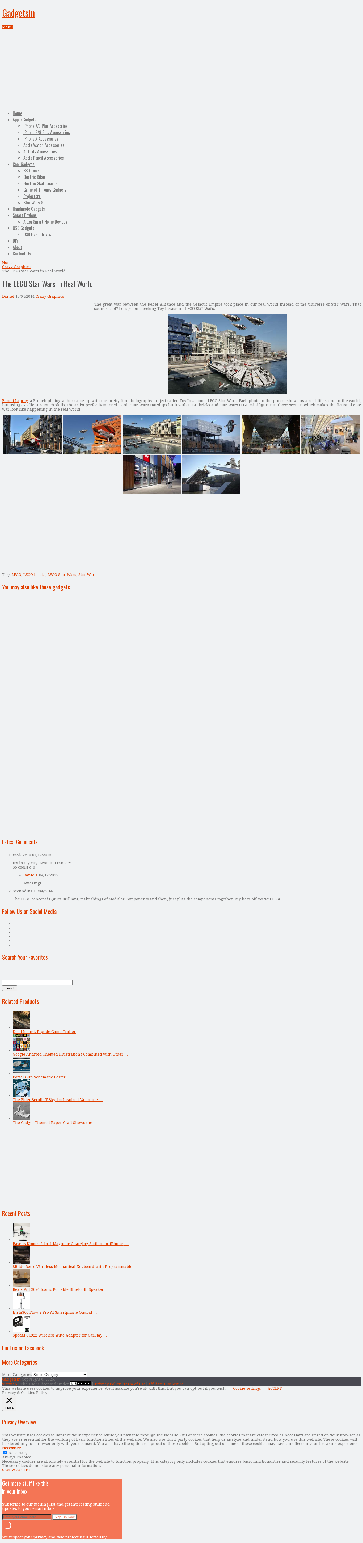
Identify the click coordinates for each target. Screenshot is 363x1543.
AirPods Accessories (40, 151)
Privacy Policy (108, 1384)
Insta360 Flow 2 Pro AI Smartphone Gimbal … (55, 1312)
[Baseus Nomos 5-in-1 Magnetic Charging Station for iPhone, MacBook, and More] (21, 1239)
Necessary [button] (11, 1448)
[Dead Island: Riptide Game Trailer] (21, 1027)
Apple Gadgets (24, 119)
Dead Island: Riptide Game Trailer (44, 1032)
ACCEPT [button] (275, 1388)
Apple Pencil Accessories (43, 158)
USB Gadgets (23, 228)
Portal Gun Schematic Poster (39, 1077)
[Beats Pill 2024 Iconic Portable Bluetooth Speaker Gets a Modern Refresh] (21, 1285)
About (17, 247)
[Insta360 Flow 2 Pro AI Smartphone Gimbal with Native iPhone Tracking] (21, 1308)
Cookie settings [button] (247, 1388)
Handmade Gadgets (29, 209)
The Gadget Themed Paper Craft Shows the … (55, 1122)
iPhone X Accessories (40, 139)
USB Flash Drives (37, 234)
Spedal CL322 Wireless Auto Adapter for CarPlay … (60, 1335)
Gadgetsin (18, 12)
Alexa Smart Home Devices (45, 221)
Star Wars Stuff (36, 202)
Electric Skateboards (40, 183)
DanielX (30, 875)
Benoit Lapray (15, 401)
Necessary (18, 1453)
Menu (7, 27)
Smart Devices (25, 215)
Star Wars (87, 574)
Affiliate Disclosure (166, 1384)
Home (17, 113)
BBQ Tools (31, 170)
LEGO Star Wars (62, 574)
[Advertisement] (181, 69)
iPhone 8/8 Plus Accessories (46, 132)
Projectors (32, 196)
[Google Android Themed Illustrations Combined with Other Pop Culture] (21, 1050)
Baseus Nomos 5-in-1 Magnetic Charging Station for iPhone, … (71, 1244)
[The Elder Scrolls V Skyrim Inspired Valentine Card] (21, 1095)
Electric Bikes (34, 177)
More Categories (17, 1374)
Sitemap (9, 1384)
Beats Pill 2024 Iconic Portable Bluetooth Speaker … (60, 1289)
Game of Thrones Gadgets (44, 190)
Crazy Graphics (16, 267)
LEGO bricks (34, 574)
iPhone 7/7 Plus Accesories (45, 126)
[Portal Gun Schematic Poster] (21, 1073)
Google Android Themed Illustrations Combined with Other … (70, 1054)
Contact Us (22, 253)
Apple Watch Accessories (43, 145)
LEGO (16, 574)
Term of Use (134, 1384)
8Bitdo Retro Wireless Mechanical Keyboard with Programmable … (75, 1266)
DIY (15, 241)
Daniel (8, 296)
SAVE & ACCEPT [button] (16, 1470)
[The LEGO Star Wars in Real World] (227, 393)
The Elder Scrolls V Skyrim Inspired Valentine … (58, 1100)
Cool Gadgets (24, 164)
